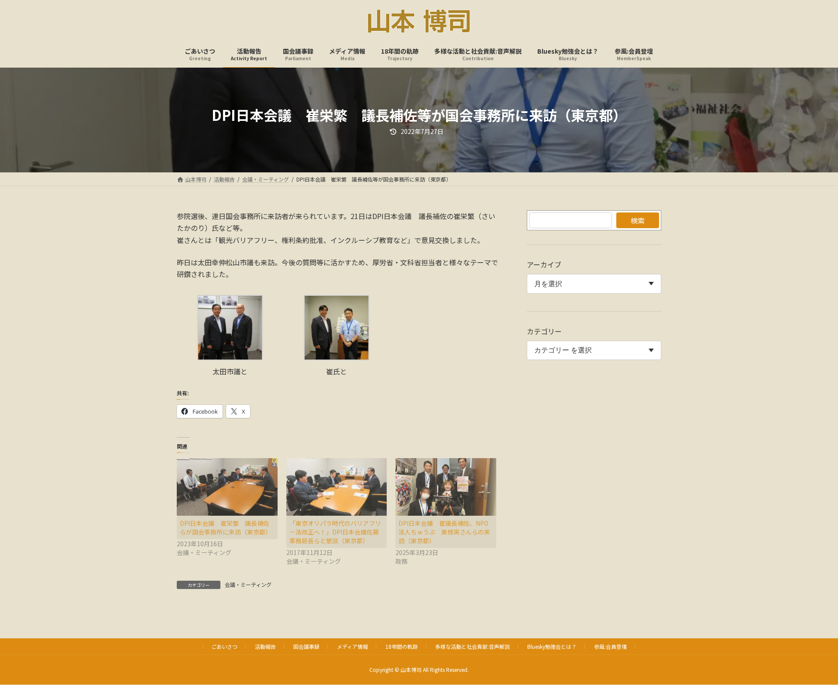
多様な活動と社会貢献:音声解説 (472, 646)
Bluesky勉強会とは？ (552, 646)
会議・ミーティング (248, 584)
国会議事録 (306, 646)
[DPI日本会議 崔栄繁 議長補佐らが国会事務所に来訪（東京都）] (227, 487)
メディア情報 (352, 646)
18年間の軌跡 (401, 646)
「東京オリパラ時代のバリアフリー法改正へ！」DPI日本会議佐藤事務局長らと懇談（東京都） (335, 532)
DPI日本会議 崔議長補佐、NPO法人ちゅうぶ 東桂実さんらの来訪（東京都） (444, 532)
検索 (638, 220)
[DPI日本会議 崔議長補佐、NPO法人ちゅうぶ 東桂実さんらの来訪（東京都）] (445, 487)
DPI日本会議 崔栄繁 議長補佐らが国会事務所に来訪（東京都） (225, 527)
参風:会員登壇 (610, 646)
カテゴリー (544, 331)
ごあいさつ (224, 646)
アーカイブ (544, 264)
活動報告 (265, 646)
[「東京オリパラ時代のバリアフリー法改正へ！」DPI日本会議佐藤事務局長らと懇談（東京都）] (336, 487)
